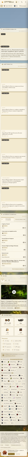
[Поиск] (21, 2)
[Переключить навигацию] (25, 2)
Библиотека (5, 338)
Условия (7, 445)
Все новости (22, 31)
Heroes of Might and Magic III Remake (10, 245)
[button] (17, 2)
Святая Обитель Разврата (8, 238)
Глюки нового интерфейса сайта (9, 231)
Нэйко (3, 227)
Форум (24, 216)
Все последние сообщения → (18, 269)
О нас (2, 445)
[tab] (7, 219)
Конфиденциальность (16, 445)
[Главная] (7, 2)
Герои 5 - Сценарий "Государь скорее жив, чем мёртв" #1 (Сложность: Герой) (13, 302)
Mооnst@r (4, 249)
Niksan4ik (4, 307)
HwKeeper (4, 235)
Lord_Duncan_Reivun (10, 355)
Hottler (3, 265)
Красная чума (5, 253)
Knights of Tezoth (6, 224)
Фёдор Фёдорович (5, 257)
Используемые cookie (5, 447)
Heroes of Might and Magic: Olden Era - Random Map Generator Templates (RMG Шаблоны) (13, 261)
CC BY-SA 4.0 (24, 436)
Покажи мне (11, 454)
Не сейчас (18, 454)
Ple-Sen (3, 242)
